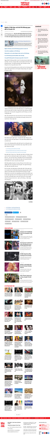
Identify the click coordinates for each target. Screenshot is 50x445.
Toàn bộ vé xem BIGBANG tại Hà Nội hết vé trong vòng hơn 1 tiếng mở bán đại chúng (18, 358)
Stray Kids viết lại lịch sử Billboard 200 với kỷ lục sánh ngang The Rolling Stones (9, 344)
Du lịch (33, 7)
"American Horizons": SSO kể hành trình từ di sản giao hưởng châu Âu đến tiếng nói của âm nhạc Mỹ (8, 383)
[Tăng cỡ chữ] (1, 33)
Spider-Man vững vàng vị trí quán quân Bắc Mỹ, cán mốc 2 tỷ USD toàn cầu (28, 357)
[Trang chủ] (2, 7)
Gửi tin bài (43, 0)
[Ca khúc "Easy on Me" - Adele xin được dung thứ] (19, 365)
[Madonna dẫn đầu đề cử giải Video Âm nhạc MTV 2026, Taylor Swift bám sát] (9, 314)
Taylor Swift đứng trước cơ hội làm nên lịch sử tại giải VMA (18, 294)
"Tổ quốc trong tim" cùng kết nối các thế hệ (28, 319)
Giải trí (6, 22)
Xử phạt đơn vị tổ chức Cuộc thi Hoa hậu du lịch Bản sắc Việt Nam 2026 (18, 307)
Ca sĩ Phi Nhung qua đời (9, 219)
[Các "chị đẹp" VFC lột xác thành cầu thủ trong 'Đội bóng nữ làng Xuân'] (29, 289)
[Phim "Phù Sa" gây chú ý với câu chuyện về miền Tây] (12, 278)
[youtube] (44, 3)
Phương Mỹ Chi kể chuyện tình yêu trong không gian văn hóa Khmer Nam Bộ (28, 396)
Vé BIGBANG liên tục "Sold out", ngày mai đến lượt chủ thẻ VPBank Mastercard (8, 408)
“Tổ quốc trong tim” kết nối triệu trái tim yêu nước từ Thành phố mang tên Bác (8, 357)
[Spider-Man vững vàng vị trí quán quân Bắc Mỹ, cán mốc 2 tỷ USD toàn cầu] (29, 351)
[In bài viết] (2, 31)
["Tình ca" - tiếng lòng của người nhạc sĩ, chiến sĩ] (29, 327)
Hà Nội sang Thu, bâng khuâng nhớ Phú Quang (25, 254)
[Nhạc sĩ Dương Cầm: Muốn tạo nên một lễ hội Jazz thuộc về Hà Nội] (19, 403)
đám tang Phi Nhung (26, 219)
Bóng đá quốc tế (25, 7)
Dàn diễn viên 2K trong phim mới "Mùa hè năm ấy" (18, 382)
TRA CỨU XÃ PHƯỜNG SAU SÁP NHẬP (35, 0)
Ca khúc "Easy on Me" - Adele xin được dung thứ (18, 370)
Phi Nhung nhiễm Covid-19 (9, 216)
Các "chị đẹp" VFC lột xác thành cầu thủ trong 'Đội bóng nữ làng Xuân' (28, 295)
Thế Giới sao (40, 7)
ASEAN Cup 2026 (5, 7)
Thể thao (15, 7)
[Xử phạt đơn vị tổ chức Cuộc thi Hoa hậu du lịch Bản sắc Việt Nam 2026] (19, 302)
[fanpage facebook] (42, 3)
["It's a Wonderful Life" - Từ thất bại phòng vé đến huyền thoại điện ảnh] (29, 365)
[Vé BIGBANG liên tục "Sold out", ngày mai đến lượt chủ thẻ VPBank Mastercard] (9, 403)
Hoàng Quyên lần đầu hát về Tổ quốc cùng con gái (28, 307)
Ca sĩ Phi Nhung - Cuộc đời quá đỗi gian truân (13, 207)
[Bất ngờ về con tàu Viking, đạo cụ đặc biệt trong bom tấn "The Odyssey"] (9, 302)
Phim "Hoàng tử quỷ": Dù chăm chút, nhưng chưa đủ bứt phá (43, 30)
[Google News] (26, 32)
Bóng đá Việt (19, 7)
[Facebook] (45, 0)
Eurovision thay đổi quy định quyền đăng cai (28, 407)
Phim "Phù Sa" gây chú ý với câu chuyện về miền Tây (26, 277)
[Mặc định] (1, 35)
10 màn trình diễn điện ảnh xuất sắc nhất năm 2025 (43, 35)
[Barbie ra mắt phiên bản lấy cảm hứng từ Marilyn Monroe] (12, 267)
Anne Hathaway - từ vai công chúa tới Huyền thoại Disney (18, 332)
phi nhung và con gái (24, 221)
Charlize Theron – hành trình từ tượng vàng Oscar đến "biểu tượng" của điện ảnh (28, 344)
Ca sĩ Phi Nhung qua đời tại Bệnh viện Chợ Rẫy (14, 55)
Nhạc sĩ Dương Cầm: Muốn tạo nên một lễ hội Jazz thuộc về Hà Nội (18, 408)
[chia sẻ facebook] (2, 28)
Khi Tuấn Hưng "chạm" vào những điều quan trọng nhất (43, 47)
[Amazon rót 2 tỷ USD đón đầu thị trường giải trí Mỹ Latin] (12, 234)
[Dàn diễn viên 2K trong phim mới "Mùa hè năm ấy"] (19, 377)
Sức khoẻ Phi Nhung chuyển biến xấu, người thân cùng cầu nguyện (16, 152)
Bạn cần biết (45, 7)
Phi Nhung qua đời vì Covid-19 (21, 216)
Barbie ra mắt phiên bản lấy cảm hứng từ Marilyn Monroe (26, 266)
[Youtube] (47, 0)
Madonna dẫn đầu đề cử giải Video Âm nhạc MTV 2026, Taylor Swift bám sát (9, 319)
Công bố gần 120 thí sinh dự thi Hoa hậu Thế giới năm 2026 (28, 382)
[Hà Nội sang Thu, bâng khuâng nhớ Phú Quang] (12, 256)
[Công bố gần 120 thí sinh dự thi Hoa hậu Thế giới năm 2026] (29, 377)
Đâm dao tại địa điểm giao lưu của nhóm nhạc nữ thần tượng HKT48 (43, 52)
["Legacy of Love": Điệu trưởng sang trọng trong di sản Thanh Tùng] (9, 365)
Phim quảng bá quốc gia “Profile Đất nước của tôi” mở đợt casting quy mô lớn (18, 396)
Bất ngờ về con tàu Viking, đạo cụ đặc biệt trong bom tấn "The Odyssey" (8, 307)
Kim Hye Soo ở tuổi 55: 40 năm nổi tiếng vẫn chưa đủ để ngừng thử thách (26, 244)
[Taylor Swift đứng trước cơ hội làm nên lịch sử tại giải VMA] (19, 289)
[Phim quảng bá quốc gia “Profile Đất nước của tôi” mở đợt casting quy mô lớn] (19, 390)
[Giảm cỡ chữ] (1, 36)
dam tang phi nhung (15, 221)
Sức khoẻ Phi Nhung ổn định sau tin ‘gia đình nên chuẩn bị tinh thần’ (16, 150)
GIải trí (36, 7)
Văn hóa (29, 7)
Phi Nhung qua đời (18, 219)
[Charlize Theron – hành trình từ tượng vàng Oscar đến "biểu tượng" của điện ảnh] (29, 338)
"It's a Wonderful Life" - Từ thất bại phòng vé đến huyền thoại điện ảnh (28, 371)
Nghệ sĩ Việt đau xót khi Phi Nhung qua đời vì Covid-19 (16, 48)
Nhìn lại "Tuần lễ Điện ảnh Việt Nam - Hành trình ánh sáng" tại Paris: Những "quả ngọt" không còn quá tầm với (43, 41)
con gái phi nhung (8, 223)
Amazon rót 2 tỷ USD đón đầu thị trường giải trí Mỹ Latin (26, 233)
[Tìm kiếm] (1, 3)
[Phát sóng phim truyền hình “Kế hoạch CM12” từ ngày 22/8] (9, 327)
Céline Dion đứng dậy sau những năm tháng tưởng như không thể (8, 294)
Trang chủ (2, 22)
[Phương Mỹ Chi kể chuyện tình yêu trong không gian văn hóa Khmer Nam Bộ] (29, 390)
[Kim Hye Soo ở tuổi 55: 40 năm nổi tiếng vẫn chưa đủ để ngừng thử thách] (12, 245)
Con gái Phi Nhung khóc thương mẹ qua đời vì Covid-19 (16, 57)
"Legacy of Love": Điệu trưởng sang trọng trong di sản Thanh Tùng (9, 371)
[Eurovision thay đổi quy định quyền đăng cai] (29, 403)
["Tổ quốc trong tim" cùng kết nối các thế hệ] (29, 314)
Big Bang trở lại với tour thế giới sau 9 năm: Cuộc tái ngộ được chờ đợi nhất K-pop (18, 320)
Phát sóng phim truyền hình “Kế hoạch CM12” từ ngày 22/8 (8, 332)
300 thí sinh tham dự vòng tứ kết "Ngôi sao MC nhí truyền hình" (8, 395)
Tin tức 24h (11, 7)
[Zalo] (48, 3)
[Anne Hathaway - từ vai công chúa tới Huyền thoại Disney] (19, 327)
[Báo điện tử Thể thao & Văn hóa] (25, 3)
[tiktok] (46, 3)
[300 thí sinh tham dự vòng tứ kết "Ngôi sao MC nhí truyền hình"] (9, 390)
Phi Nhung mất (7, 221)
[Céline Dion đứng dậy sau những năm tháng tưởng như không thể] (9, 289)
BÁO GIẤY (27, 0)
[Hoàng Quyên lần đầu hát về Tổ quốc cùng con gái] (29, 302)
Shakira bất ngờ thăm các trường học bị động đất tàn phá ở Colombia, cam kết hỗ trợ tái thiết (18, 344)
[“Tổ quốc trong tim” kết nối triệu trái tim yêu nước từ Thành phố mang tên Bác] (9, 351)
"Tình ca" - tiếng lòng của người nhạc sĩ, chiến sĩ (28, 332)
